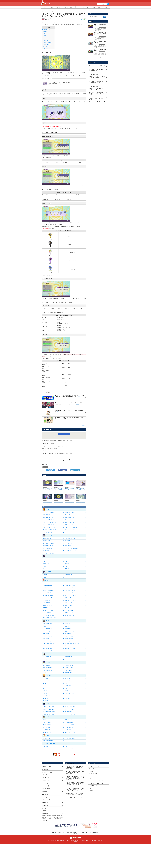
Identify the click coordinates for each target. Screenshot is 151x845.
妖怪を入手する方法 (47, 585)
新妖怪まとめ (46, 719)
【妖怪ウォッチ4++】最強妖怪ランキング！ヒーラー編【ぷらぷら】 (97, 70)
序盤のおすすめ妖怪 (69, 667)
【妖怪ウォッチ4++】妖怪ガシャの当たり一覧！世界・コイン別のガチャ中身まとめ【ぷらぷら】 (97, 93)
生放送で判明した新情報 (48, 709)
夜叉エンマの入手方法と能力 (71, 524)
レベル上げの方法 (47, 631)
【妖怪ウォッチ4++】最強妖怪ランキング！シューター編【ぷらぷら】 (97, 86)
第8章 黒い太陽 (68, 545)
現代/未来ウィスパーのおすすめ (72, 643)
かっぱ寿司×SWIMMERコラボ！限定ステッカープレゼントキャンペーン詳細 (74, 794)
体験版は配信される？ (70, 729)
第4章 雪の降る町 (68, 540)
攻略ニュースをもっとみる (74, 797)
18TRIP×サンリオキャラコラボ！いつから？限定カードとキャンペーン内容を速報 (75, 772)
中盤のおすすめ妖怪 (69, 645)
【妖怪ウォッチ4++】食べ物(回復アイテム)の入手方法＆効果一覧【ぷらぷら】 (97, 82)
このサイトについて (51, 840)
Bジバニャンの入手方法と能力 (49, 527)
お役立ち (72, 7)
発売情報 (99, 7)
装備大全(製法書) (68, 656)
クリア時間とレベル (47, 633)
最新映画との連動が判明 (48, 714)
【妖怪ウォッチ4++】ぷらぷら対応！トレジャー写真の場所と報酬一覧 (97, 66)
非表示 (49, 27)
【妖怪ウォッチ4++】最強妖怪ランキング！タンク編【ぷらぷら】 (97, 89)
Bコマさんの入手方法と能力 (71, 527)
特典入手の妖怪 (46, 587)
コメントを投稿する (64, 434)
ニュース (79, 7)
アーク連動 (45, 678)
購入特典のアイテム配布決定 (49, 711)
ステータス (45, 690)
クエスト (45, 574)
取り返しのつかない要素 (48, 553)
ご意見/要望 (57, 840)
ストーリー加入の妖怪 (70, 585)
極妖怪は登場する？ (47, 724)
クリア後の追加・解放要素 (70, 550)
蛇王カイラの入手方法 (48, 610)
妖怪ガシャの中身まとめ (70, 612)
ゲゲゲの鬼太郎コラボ (70, 727)
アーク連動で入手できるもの (48, 37)
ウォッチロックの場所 (48, 650)
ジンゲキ (67, 558)
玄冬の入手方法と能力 (70, 514)
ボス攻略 (51, 7)
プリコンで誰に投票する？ (49, 643)
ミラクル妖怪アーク (47, 44)
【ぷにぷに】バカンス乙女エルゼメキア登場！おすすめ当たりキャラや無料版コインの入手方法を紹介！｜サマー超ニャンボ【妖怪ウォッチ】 (75, 778)
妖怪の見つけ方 (68, 672)
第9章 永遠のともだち (48, 548)
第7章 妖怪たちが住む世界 (48, 545)
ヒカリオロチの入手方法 (48, 595)
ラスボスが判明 (68, 711)
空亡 (44, 568)
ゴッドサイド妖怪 (69, 610)
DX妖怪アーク (46, 46)
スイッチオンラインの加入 (70, 732)
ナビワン (45, 693)
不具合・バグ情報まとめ (48, 706)
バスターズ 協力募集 (69, 748)
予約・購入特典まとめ (48, 740)
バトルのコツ (46, 672)
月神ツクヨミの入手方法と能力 (50, 522)
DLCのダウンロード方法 (48, 512)
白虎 (66, 566)
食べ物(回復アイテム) (47, 656)
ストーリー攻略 (44, 7)
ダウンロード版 (46, 738)
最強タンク (45, 626)
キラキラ (45, 683)
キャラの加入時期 (69, 636)
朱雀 (44, 561)
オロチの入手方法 (47, 592)
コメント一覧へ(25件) (63, 460)
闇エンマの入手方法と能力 (49, 524)
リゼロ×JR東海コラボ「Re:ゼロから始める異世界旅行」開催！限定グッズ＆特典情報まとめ (74, 767)
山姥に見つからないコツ (48, 641)
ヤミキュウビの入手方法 (48, 597)
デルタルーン (91, 788)
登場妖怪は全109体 (69, 719)
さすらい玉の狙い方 (47, 636)
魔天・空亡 (67, 568)
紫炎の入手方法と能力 (70, 522)
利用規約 (61, 840)
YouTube (98, 840)
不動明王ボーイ (46, 607)
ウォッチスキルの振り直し (70, 631)
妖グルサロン (46, 700)
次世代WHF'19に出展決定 (70, 714)
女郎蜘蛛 (67, 563)
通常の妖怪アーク (47, 40)
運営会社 (77, 840)
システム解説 (85, 7)
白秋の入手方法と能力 (48, 517)
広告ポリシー (73, 840)
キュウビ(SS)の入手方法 (70, 595)
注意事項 (45, 35)
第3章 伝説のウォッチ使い (48, 540)
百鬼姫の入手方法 (69, 597)
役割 (66, 695)
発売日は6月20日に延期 (70, 738)
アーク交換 (45, 746)
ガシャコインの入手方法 (48, 615)
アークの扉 (67, 678)
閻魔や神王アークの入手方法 (49, 617)
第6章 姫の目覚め (68, 543)
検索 (108, 4)
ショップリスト (46, 659)
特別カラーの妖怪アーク (48, 42)
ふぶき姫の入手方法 (47, 600)
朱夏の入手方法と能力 (48, 514)
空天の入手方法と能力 (70, 517)
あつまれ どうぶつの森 (93, 785)
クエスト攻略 (65, 7)
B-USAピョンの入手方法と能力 (50, 529)
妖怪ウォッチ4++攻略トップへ (61, 754)
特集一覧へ (84, 425)
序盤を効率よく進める (70, 665)
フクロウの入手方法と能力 (49, 519)
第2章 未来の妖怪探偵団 (70, 538)
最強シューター (68, 626)
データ (44, 791)
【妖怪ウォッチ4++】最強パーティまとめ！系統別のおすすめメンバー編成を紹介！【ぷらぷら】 (97, 98)
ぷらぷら (44, 774)
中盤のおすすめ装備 (47, 648)
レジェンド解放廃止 (69, 722)
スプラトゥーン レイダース (94, 766)
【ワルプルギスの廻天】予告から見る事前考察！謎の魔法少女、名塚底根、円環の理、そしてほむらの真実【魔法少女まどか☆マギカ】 (75, 784)
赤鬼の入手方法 (46, 602)
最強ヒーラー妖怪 (69, 623)
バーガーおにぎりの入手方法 (71, 641)
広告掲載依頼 (86, 840)
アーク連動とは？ (46, 29)
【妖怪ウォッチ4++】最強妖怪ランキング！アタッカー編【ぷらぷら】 (97, 74)
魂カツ (66, 683)
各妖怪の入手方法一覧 (70, 583)
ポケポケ (90, 778)
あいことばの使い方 (47, 628)
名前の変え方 (46, 638)
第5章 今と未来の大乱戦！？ (49, 543)
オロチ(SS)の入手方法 (70, 592)
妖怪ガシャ (67, 698)
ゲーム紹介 (93, 7)
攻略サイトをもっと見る (98, 795)
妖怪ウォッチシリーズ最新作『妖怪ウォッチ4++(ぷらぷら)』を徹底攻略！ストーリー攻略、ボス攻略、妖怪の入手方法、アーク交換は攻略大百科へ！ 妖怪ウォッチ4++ (75, 833)
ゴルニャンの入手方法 (70, 590)
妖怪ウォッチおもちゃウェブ (48, 275)
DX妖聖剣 (46, 48)
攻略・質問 (45, 748)
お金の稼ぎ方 (68, 628)
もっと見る (97, 57)
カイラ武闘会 (46, 550)
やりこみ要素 (45, 777)
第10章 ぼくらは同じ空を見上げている (73, 548)
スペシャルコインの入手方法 (71, 615)
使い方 (45, 33)
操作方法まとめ (46, 665)
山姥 (66, 561)
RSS (101, 840)
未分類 (44, 810)
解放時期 (45, 31)
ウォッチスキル (46, 680)
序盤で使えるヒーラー (70, 670)
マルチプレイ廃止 (47, 722)
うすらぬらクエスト (46, 766)
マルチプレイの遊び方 (70, 512)
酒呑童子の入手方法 (47, 605)
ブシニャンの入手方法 (70, 587)
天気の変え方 (68, 633)
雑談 (66, 746)
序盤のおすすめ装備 (47, 670)
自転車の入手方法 (69, 638)
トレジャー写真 (46, 577)
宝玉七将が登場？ (47, 727)
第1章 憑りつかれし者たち (48, 538)
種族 (44, 688)
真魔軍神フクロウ (47, 563)
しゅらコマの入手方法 (48, 590)
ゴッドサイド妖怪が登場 (70, 724)
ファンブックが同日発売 (70, 709)
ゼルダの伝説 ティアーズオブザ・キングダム (97, 783)
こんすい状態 (68, 685)
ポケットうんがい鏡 (69, 693)
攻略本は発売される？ (48, 732)
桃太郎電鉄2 (91, 790)
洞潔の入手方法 (68, 605)
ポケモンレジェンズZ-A (93, 773)
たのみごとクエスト (69, 690)
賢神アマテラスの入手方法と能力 (72, 519)
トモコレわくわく (92, 771)
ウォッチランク (68, 680)
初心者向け (45, 802)
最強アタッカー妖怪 (47, 623)
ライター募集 (81, 840)
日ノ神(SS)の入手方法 (70, 607)
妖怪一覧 (45, 583)
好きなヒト (67, 688)
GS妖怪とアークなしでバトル (49, 645)
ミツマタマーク (68, 574)
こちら (67, 436)
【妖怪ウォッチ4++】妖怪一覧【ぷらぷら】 (97, 101)
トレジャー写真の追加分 (48, 532)
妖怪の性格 (45, 698)
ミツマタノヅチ (46, 558)
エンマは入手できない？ (48, 612)
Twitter (95, 840)
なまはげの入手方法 (69, 602)
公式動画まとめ (46, 729)
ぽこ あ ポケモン (92, 768)
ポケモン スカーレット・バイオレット (96, 780)
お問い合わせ (91, 840)
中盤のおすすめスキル (70, 648)
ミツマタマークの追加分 (70, 529)
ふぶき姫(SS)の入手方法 (70, 600)
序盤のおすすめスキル (48, 667)
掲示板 (106, 7)
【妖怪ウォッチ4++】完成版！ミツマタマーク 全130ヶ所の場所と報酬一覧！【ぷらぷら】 (97, 77)
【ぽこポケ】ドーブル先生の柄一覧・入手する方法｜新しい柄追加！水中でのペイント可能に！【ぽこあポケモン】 (75, 789)
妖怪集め (58, 7)
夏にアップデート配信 (70, 706)
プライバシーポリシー (66, 840)
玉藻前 (44, 566)
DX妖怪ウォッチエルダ (48, 38)
